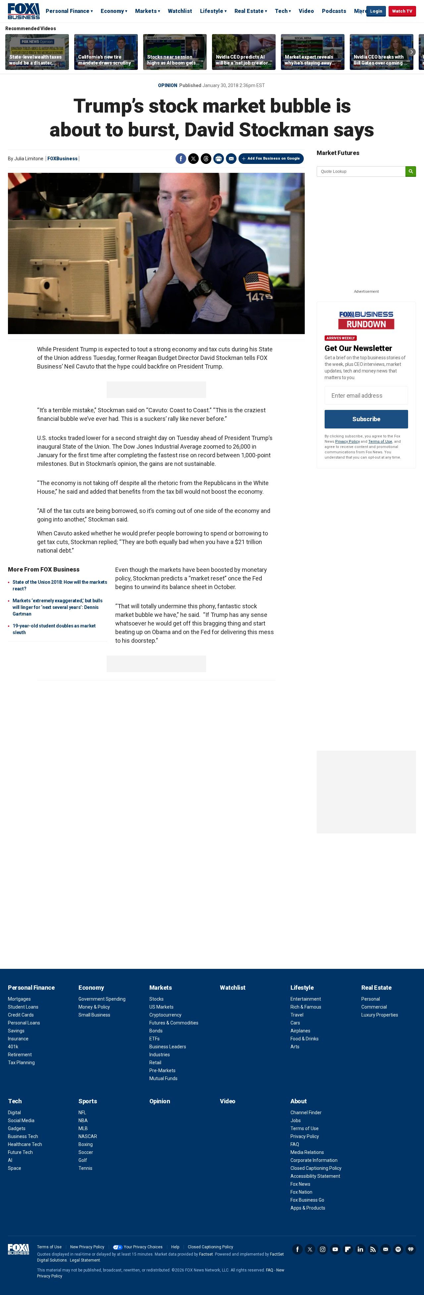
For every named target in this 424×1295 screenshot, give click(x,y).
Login (376, 11)
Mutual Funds (163, 1078)
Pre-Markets (162, 1070)
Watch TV (402, 11)
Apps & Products (308, 1208)
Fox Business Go (307, 1200)
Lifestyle (211, 11)
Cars (295, 1022)
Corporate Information (314, 1160)
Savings (16, 1030)
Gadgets (17, 1128)
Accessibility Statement (315, 1176)
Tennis (85, 1168)
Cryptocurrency (165, 1015)
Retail (155, 1062)
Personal (370, 999)
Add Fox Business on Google (274, 158)
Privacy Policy (347, 441)
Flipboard (348, 1249)
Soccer (86, 1152)
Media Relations (307, 1152)
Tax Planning (21, 1062)
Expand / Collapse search (360, 12)
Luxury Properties (379, 1015)
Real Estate (249, 11)
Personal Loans (24, 1022)
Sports (88, 1101)
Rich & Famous (306, 1007)
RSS (373, 1249)
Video (306, 11)
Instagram (322, 1249)
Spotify (398, 1249)
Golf (83, 1160)
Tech (281, 11)
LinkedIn (360, 1249)
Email (231, 158)
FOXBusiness (62, 158)
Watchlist (180, 11)
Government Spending (102, 999)
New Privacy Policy (87, 1247)
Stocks (156, 999)
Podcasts (334, 11)
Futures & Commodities (173, 1022)
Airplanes (300, 1030)
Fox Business (24, 11)
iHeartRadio (410, 1249)
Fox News (300, 1184)
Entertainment (306, 999)
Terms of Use (380, 441)
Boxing (86, 1144)
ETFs (154, 1038)
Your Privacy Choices (143, 1247)
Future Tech (20, 1152)
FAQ (295, 1144)
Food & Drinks (305, 1038)
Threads (206, 158)
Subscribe (366, 419)
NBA (83, 1120)
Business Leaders (167, 1046)
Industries (159, 1054)
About (299, 1101)
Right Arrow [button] (412, 52)
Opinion (167, 85)
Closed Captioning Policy (316, 1168)
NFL (82, 1112)
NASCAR (88, 1136)
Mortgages (19, 999)
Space (14, 1168)
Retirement (20, 1054)
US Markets (161, 1007)
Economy (112, 11)
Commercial (374, 1007)
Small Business (94, 1015)
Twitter (193, 158)
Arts (295, 1046)
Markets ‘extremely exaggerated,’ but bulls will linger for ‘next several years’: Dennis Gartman (58, 607)
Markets (146, 11)
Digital (14, 1112)
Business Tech (23, 1136)
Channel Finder (306, 1112)
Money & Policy (94, 1007)
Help (175, 1247)
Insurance (18, 1038)
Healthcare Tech (25, 1144)
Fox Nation (301, 1192)
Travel (297, 1015)
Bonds (156, 1030)
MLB (83, 1128)
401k (13, 1046)
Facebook (181, 158)
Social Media (21, 1120)
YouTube (335, 1249)
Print (218, 158)
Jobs (296, 1120)
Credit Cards (21, 1015)
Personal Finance (67, 11)
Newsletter (385, 1249)
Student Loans (23, 1007)
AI (10, 1160)
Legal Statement (85, 1260)
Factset (206, 1254)
